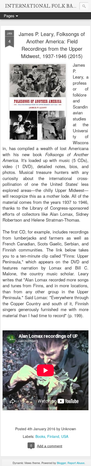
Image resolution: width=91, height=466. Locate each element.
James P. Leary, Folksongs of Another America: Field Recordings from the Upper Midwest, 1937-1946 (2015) (52, 45)
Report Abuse (75, 463)
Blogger (61, 463)
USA (64, 436)
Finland (53, 436)
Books (40, 436)
